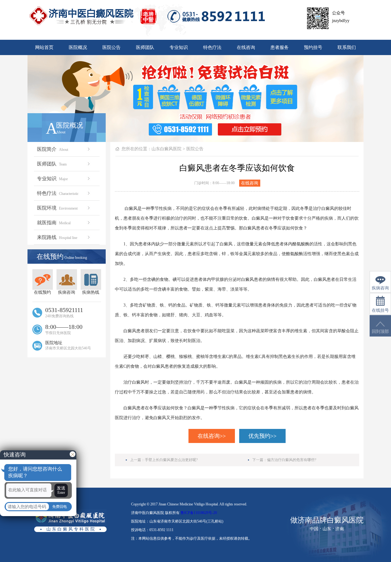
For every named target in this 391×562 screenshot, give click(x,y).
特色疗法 (212, 47)
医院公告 (111, 47)
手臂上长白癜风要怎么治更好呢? (171, 460)
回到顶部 (380, 331)
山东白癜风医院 (166, 149)
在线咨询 (246, 47)
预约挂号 (313, 47)
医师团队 (145, 47)
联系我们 (347, 47)
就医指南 (54, 222)
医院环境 (57, 207)
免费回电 (59, 506)
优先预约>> (262, 436)
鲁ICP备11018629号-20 (199, 513)
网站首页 (44, 47)
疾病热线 (90, 292)
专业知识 (179, 47)
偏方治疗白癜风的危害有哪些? (291, 460)
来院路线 (57, 237)
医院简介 (52, 149)
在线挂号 (380, 310)
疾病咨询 (66, 292)
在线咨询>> (212, 436)
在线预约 (42, 292)
